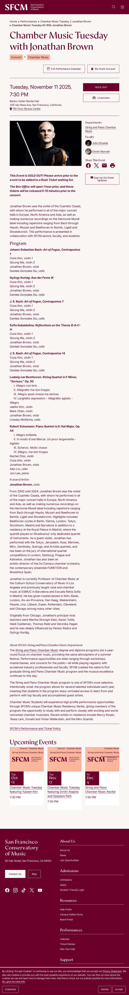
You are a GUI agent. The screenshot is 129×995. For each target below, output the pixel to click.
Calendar (64, 939)
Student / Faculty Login (72, 890)
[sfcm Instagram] (15, 890)
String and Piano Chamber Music (36, 650)
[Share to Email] (104, 165)
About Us (65, 850)
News (63, 855)
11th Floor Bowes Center (27, 108)
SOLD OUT (101, 87)
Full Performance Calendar (65, 68)
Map (34, 874)
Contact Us (15, 874)
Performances (28, 21)
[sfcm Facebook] (7, 890)
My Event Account (104, 68)
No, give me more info (13, 981)
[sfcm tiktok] (23, 890)
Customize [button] (10, 989)
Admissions (66, 879)
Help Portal (65, 909)
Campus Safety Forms (71, 914)
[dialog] (64, 981)
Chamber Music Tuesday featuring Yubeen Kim (26, 789)
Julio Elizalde (100, 143)
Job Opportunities (69, 860)
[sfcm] (24, 7)
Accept (119, 989)
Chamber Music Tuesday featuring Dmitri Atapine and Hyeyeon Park (64, 792)
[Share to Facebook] (88, 165)
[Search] (113, 7)
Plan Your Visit (67, 949)
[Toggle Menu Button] (122, 7)
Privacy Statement (112, 971)
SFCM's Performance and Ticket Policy (35, 728)
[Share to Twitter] (96, 165)
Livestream (103, 97)
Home (13, 21)
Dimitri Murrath (101, 151)
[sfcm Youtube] (40, 890)
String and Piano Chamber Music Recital (100, 789)
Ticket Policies (67, 944)
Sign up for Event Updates (103, 179)
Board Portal (66, 919)
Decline (105, 989)
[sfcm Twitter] (32, 890)
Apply (63, 884)
